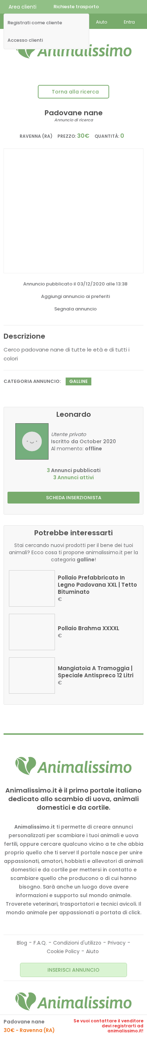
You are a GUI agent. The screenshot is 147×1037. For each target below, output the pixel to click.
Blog (22, 942)
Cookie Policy (63, 951)
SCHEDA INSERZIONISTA (73, 497)
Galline (78, 381)
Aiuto (92, 951)
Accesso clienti (25, 40)
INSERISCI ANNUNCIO (73, 969)
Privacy (117, 942)
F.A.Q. (40, 942)
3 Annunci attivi (73, 477)
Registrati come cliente (34, 23)
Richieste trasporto (76, 6)
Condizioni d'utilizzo (77, 942)
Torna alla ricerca (75, 91)
